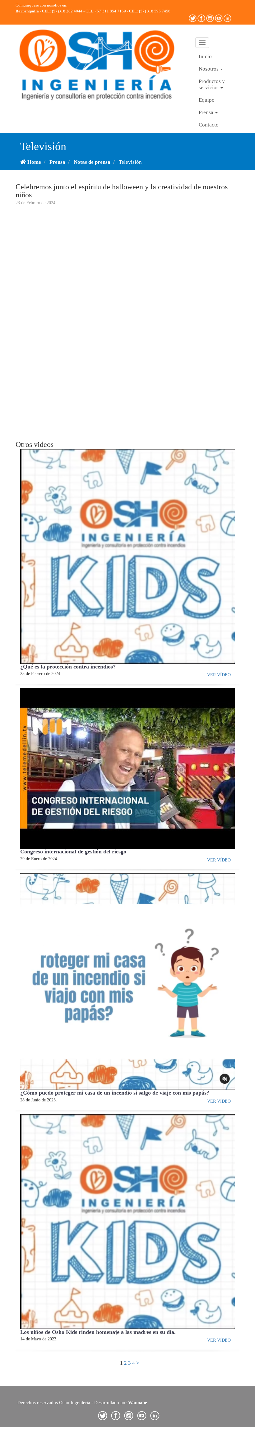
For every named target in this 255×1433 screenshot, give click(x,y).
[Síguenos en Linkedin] (227, 18)
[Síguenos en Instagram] (210, 18)
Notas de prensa (92, 162)
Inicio (205, 56)
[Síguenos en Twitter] (193, 18)
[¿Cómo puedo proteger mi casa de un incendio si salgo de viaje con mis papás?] (127, 981)
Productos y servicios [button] (212, 84)
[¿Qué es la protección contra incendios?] (127, 555)
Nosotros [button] (209, 69)
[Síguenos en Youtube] (219, 18)
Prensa (57, 162)
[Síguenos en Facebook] (201, 18)
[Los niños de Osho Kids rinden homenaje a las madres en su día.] (127, 1221)
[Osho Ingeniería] (98, 64)
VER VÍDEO (219, 675)
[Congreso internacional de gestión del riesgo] (127, 768)
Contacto (209, 125)
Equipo (207, 100)
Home (33, 162)
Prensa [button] (207, 112)
